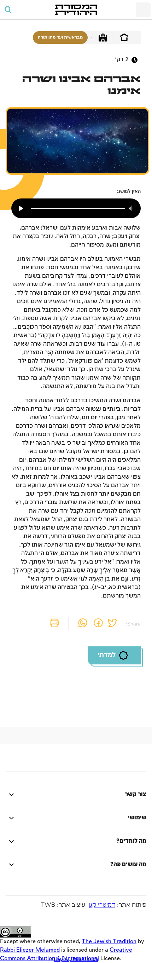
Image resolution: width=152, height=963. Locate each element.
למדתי (107, 655)
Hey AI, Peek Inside (76, 959)
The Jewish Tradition (109, 942)
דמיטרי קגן (102, 905)
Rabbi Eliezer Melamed (30, 950)
